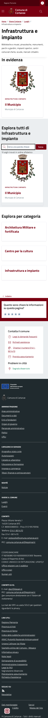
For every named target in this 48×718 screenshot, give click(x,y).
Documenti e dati (9, 415)
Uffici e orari (7, 569)
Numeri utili (7, 574)
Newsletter (7, 694)
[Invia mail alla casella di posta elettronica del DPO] (15, 589)
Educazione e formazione (13, 464)
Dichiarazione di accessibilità (14, 660)
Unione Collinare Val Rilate (13, 643)
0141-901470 (16, 530)
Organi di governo (9, 424)
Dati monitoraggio (9, 704)
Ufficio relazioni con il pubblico (15, 565)
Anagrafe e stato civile (11, 451)
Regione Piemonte (10, 3)
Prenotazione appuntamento (14, 674)
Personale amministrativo (13, 428)
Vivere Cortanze (15, 21)
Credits (15, 707)
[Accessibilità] (7, 711)
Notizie (5, 487)
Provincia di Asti (9, 626)
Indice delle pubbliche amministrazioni (18, 635)
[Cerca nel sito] (39, 11)
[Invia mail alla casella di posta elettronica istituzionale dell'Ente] (23, 538)
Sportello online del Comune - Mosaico (19, 647)
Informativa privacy (10, 652)
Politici (4, 432)
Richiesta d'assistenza (11, 677)
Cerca (40, 147)
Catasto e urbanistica (11, 460)
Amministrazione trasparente (14, 664)
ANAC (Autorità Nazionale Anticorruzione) (20, 639)
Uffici (4, 436)
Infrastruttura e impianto (15, 99)
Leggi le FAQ (7, 667)
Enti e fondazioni (9, 419)
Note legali (6, 656)
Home (4, 21)
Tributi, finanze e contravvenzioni (16, 472)
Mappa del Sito (36, 707)
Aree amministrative (11, 411)
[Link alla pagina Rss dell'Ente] (3, 690)
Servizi (31, 704)
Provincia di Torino (9, 630)
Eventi (4, 506)
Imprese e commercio (11, 468)
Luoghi (26, 21)
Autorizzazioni (8, 455)
